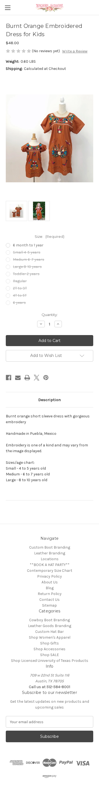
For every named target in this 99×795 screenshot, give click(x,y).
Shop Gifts (49, 643)
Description (49, 399)
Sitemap (49, 605)
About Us (50, 582)
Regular (20, 281)
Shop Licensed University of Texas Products (49, 660)
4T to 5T (20, 295)
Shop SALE (49, 654)
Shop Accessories (49, 649)
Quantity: (50, 314)
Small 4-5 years (26, 252)
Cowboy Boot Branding (49, 620)
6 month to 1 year (28, 245)
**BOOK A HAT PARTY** (50, 564)
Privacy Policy (49, 576)
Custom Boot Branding (49, 547)
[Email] (18, 377)
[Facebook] (8, 377)
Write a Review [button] (74, 51)
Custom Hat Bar (49, 631)
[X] (36, 377)
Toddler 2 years (26, 274)
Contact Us (49, 599)
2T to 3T (20, 288)
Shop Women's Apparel (49, 637)
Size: (49, 236)
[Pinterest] (46, 377)
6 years (19, 302)
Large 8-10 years (27, 266)
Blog (50, 588)
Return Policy (50, 593)
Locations (50, 559)
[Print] (27, 377)
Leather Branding (49, 553)
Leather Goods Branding (49, 625)
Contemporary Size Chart (49, 570)
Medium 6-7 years (28, 259)
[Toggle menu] (7, 7)
